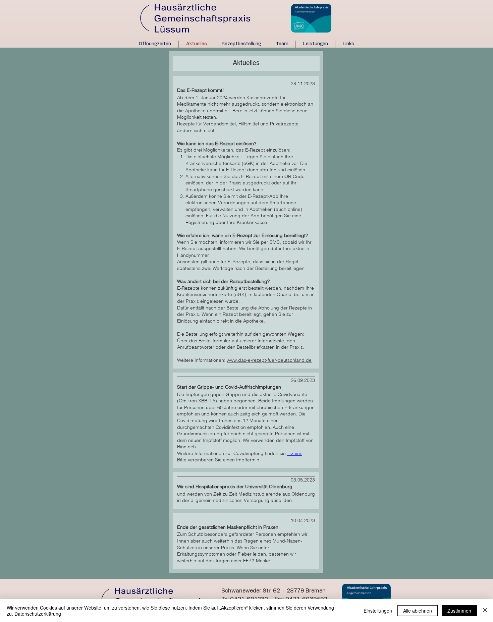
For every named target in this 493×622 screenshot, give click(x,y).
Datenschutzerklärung (37, 613)
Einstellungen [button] (378, 610)
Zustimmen (459, 610)
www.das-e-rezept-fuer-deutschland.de (269, 360)
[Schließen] (485, 611)
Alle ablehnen (417, 610)
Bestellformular (214, 341)
